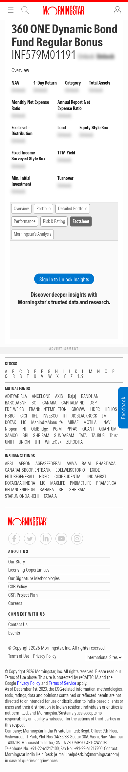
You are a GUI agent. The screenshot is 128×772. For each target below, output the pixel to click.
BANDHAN (89, 396)
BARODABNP (16, 403)
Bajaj (72, 396)
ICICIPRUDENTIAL (67, 476)
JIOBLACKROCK (84, 416)
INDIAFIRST (96, 476)
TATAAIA (50, 496)
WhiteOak (53, 442)
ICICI (23, 416)
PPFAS (72, 429)
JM (104, 416)
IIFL (35, 416)
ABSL (9, 463)
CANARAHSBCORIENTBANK (28, 470)
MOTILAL (90, 422)
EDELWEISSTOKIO (70, 470)
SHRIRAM (41, 435)
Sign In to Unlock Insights (64, 279)
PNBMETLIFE (80, 483)
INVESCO (50, 416)
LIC (23, 422)
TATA (83, 435)
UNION (24, 442)
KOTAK (10, 422)
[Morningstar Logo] (63, 10)
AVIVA (72, 463)
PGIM (57, 429)
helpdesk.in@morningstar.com (93, 754)
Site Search (25, 10)
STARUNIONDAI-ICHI (22, 496)
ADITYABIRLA (16, 396)
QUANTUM (108, 429)
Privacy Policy (44, 656)
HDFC (95, 409)
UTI (37, 442)
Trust (114, 435)
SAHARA (47, 489)
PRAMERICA (106, 483)
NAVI (107, 422)
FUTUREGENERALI (19, 476)
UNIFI (9, 442)
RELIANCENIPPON (20, 489)
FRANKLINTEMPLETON (48, 409)
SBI (25, 435)
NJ (24, 429)
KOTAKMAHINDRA (20, 483)
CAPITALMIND (73, 403)
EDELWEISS (14, 409)
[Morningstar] (41, 521)
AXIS (59, 396)
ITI (65, 416)
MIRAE (73, 422)
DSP (93, 403)
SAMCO (11, 435)
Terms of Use (18, 656)
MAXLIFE (57, 483)
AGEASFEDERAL (48, 463)
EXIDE (95, 470)
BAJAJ (86, 463)
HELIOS (111, 409)
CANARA (49, 403)
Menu (11, 10)
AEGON (25, 463)
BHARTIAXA (106, 463)
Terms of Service (62, 683)
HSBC (9, 416)
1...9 (80, 376)
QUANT (88, 429)
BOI (34, 403)
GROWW (78, 409)
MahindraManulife (47, 422)
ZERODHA (74, 442)
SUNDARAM (64, 435)
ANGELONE (41, 396)
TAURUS (98, 435)
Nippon (11, 429)
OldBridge (39, 429)
